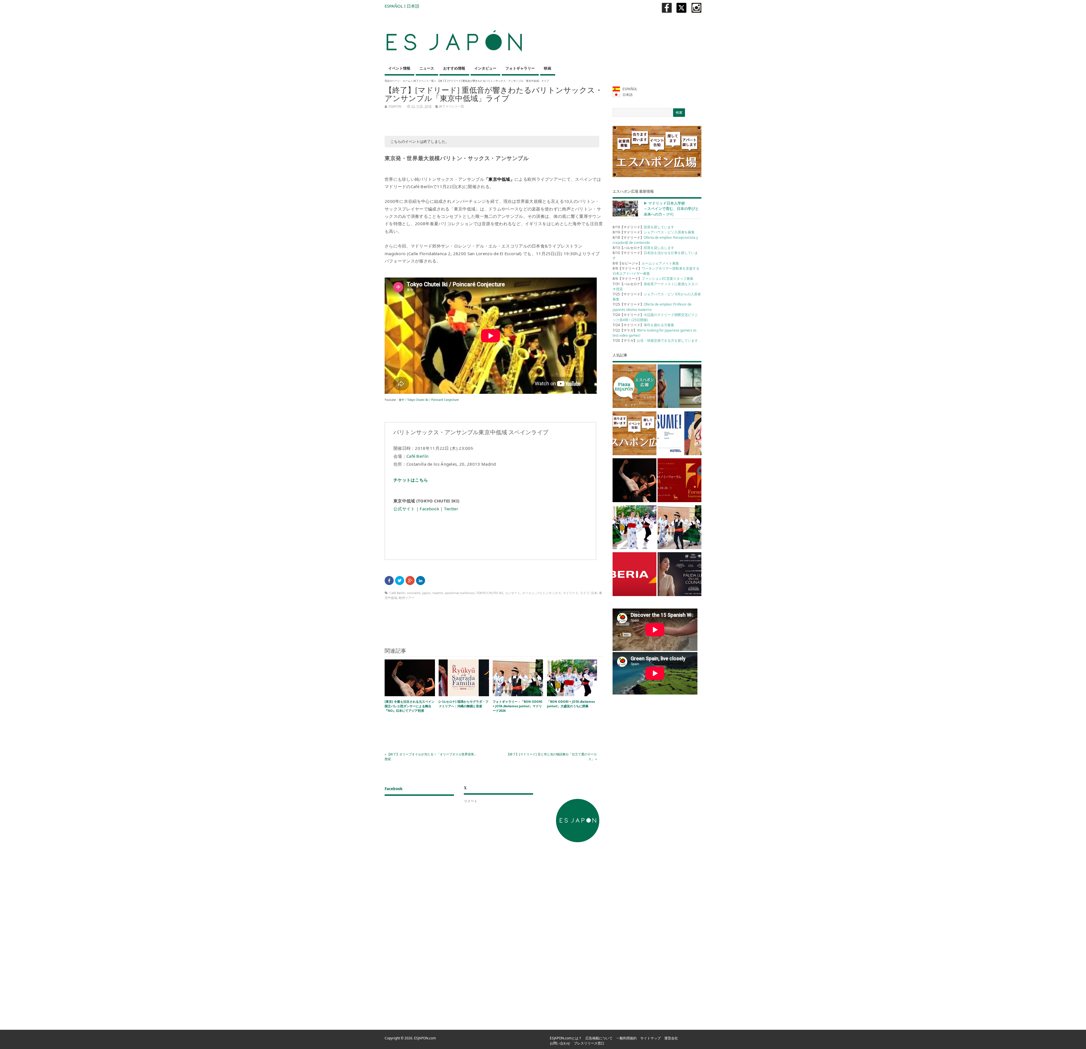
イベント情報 (399, 68)
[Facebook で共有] (389, 580)
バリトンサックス (548, 593)
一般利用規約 (626, 1038)
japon (426, 593)
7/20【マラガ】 (655, 340)
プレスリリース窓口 (589, 1043)
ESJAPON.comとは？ (566, 1038)
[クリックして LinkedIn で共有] (420, 580)
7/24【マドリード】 (643, 325)
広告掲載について (599, 1038)
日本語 (413, 6)
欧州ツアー (406, 598)
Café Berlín (417, 456)
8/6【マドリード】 (653, 278)
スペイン (528, 593)
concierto (414, 593)
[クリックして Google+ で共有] (410, 580)
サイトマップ (650, 1038)
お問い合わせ (560, 1043)
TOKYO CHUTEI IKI (489, 593)
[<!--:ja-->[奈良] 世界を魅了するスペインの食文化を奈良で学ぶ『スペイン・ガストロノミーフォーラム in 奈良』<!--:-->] (679, 481)
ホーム (406, 81)
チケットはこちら (410, 480)
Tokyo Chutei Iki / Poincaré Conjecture (433, 400)
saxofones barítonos (460, 593)
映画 (547, 68)
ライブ (584, 593)
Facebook (429, 508)
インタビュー (485, 68)
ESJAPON (395, 106)
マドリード (570, 593)
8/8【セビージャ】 (646, 263)
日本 (594, 593)
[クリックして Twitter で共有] (399, 580)
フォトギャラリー (520, 68)
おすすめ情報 (454, 68)
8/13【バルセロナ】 (643, 247)
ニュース (426, 68)
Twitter (451, 508)
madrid (437, 593)
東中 (401, 400)
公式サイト (404, 508)
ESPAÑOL (394, 6)
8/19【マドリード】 (643, 227)
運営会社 (671, 1038)
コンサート (512, 593)
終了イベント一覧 (423, 81)
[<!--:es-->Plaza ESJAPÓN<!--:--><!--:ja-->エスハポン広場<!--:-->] (634, 387)
